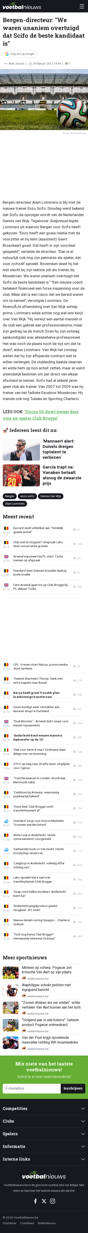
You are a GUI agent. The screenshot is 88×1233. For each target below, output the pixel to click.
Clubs (8, 1121)
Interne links (16, 1159)
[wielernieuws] (44, 1175)
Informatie (14, 1146)
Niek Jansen (16, 63)
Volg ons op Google (22, 54)
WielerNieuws (47, 1223)
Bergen (9, 496)
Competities (15, 1108)
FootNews (27, 1223)
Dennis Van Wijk (51, 496)
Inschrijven (73, 1088)
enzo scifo (27, 496)
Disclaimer (10, 1223)
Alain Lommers (15, 503)
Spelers (10, 1133)
